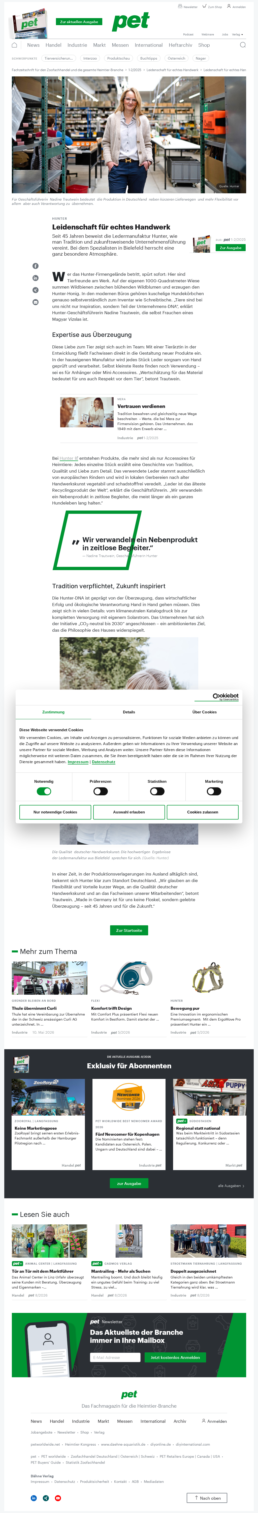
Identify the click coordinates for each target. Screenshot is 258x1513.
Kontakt (120, 1481)
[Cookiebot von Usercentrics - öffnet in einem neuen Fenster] (217, 697)
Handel (57, 1421)
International (153, 1421)
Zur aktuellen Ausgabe (79, 22)
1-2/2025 (134, 70)
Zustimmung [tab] (53, 712)
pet (33, 1456)
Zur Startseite (129, 930)
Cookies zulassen (202, 812)
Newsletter (191, 7)
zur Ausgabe (129, 1183)
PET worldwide (53, 1456)
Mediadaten (154, 1481)
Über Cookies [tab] (204, 712)
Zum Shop (215, 7)
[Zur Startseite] (129, 1394)
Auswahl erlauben (129, 812)
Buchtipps (148, 58)
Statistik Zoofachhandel (85, 1462)
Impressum (78, 762)
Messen (125, 1421)
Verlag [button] (236, 34)
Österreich (176, 58)
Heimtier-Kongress (80, 1444)
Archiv (180, 1421)
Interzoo (90, 58)
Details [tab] (129, 712)
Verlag (99, 1432)
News (36, 1421)
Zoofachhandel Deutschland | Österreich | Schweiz (113, 1456)
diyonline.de (160, 1444)
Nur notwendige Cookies (55, 812)
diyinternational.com (193, 1444)
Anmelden (239, 7)
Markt (103, 1421)
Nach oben (210, 1498)
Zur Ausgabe (230, 248)
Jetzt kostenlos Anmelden (175, 1357)
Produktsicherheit (94, 1481)
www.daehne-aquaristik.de (123, 1444)
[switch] (100, 791)
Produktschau (118, 58)
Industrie (81, 1421)
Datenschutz (104, 762)
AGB (135, 1481)
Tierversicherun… (59, 58)
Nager (201, 58)
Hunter (66, 458)
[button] (36, 266)
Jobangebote (41, 1432)
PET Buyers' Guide (46, 1462)
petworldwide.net (45, 1444)
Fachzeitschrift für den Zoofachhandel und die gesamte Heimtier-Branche (67, 70)
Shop (84, 1432)
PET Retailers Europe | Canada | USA (190, 1456)
